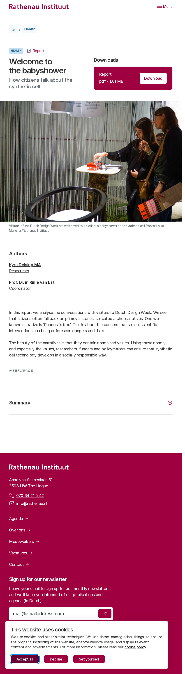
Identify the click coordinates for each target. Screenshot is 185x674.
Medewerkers (21, 541)
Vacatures (18, 553)
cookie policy (135, 647)
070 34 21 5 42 (30, 495)
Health (29, 29)
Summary (19, 403)
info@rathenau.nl (31, 503)
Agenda (16, 518)
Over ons (17, 530)
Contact (16, 564)
